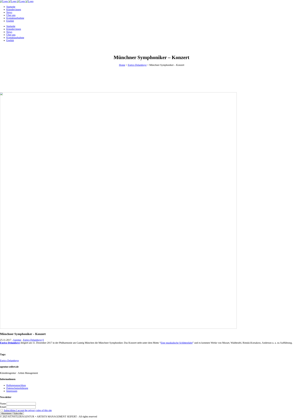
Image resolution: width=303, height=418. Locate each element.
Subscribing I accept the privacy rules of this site (28, 410)
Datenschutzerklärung (17, 388)
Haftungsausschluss (16, 385)
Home (122, 65)
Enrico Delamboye (137, 65)
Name (3, 403)
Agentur (17, 340)
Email (3, 407)
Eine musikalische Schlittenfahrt (177, 342)
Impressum (11, 391)
